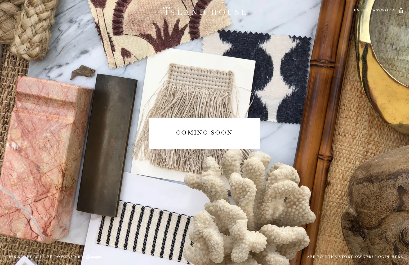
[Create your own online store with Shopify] (93, 257)
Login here (389, 257)
